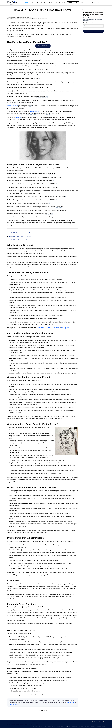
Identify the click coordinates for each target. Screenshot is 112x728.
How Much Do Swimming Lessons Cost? (19, 232)
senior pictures (65, 328)
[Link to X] (92, 721)
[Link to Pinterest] (101, 721)
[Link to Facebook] (97, 721)
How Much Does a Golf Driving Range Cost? (20, 236)
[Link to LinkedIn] (94, 721)
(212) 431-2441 (42, 721)
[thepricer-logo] (12, 3)
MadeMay (18, 117)
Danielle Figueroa (12, 106)
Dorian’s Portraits (35, 111)
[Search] (104, 3)
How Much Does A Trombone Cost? (18, 239)
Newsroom (98, 22)
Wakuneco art (55, 328)
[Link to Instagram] (99, 721)
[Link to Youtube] (103, 721)
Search (93, 31)
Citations (92, 22)
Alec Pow (29, 17)
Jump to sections (41, 45)
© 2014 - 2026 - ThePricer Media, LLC (14, 721)
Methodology (86, 22)
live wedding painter (44, 328)
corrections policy (43, 18)
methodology (34, 18)
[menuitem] (36, 3)
